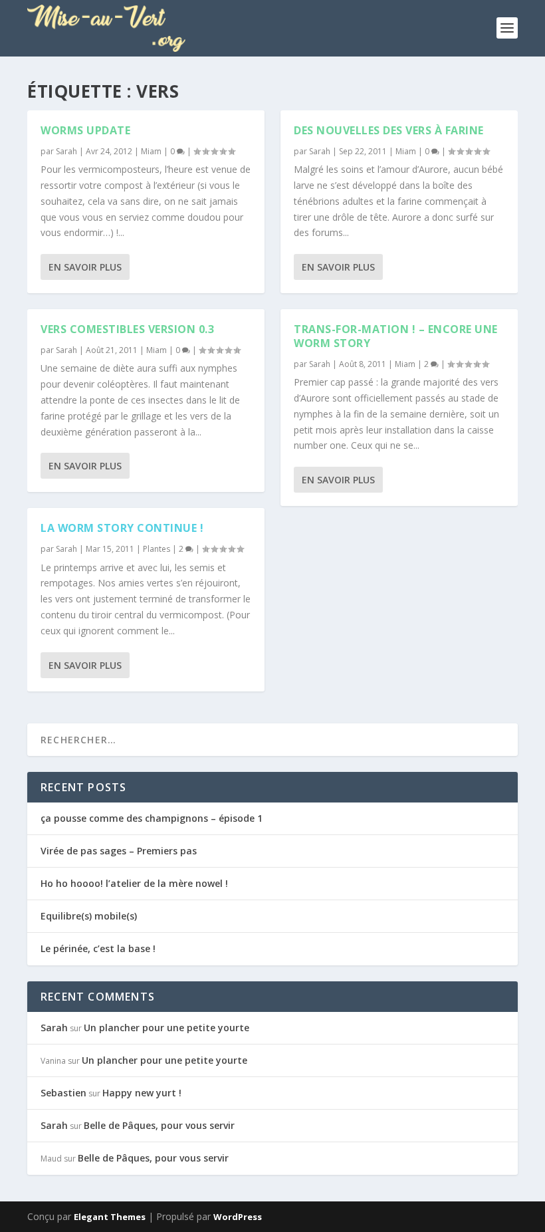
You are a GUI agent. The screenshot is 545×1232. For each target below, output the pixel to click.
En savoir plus (85, 267)
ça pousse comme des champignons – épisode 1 (152, 818)
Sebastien (63, 1092)
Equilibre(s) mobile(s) (89, 916)
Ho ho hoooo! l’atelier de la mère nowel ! (134, 883)
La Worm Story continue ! (122, 528)
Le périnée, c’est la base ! (98, 948)
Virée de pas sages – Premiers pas (119, 850)
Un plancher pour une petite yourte (166, 1027)
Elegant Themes (110, 1217)
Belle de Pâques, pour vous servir (159, 1125)
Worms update (85, 130)
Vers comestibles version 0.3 (127, 329)
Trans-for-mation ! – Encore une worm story (396, 336)
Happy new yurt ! (141, 1092)
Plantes (156, 548)
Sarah (66, 151)
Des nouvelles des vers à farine (389, 130)
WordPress (237, 1217)
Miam (151, 151)
